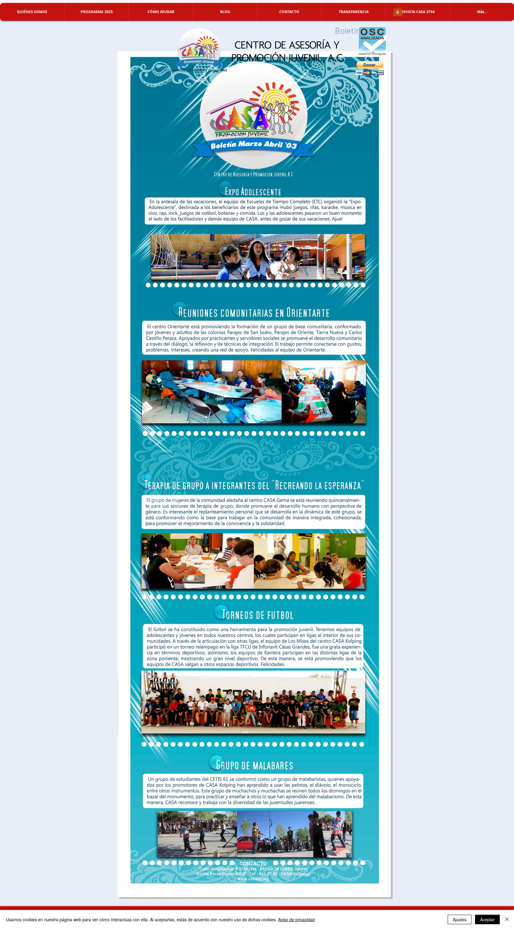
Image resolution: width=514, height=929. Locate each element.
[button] (32, 12)
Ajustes (459, 919)
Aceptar (487, 919)
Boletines (352, 30)
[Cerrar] (506, 919)
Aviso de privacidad (296, 919)
